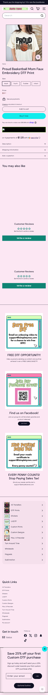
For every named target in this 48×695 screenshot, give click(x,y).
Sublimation (6, 619)
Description (6, 144)
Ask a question (8, 156)
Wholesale (5, 613)
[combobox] (24, 16)
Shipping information (10, 150)
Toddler (26, 83)
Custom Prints (7, 600)
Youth (15, 83)
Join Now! (24, 423)
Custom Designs (7, 603)
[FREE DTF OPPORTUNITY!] (24, 332)
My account (6, 622)
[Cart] (38, 9)
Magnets (5, 616)
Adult (6, 83)
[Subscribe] (37, 676)
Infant (36, 83)
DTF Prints (5, 590)
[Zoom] (38, 57)
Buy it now (24, 116)
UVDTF (4, 597)
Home (4, 64)
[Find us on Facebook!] (24, 390)
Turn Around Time (8, 610)
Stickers (4, 593)
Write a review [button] (24, 238)
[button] (24, 137)
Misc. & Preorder (7, 606)
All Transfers (6, 587)
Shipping (4, 104)
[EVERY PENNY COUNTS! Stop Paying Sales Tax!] (24, 452)
